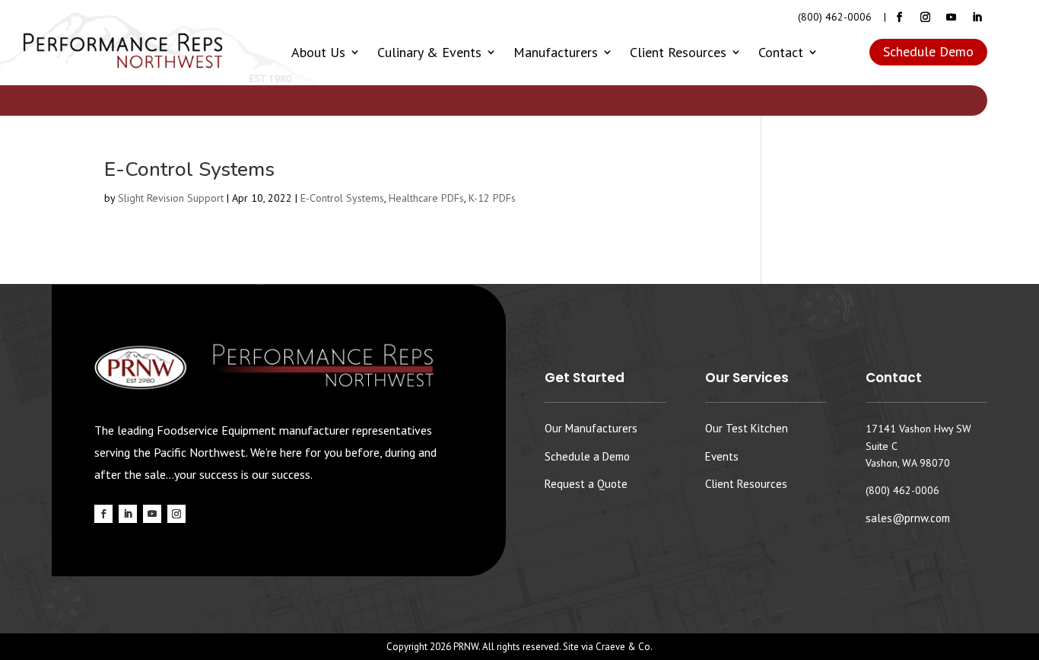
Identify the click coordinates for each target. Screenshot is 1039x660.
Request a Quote (586, 484)
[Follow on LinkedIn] (977, 17)
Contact (780, 52)
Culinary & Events (429, 52)
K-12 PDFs (492, 198)
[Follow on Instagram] (926, 17)
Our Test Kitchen (746, 428)
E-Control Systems (189, 169)
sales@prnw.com (908, 518)
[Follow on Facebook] (900, 17)
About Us (318, 52)
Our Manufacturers (591, 428)
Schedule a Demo (587, 456)
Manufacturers (555, 52)
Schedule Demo (928, 51)
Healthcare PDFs (426, 198)
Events (722, 456)
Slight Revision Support (171, 198)
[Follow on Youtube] (951, 17)
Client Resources (678, 52)
